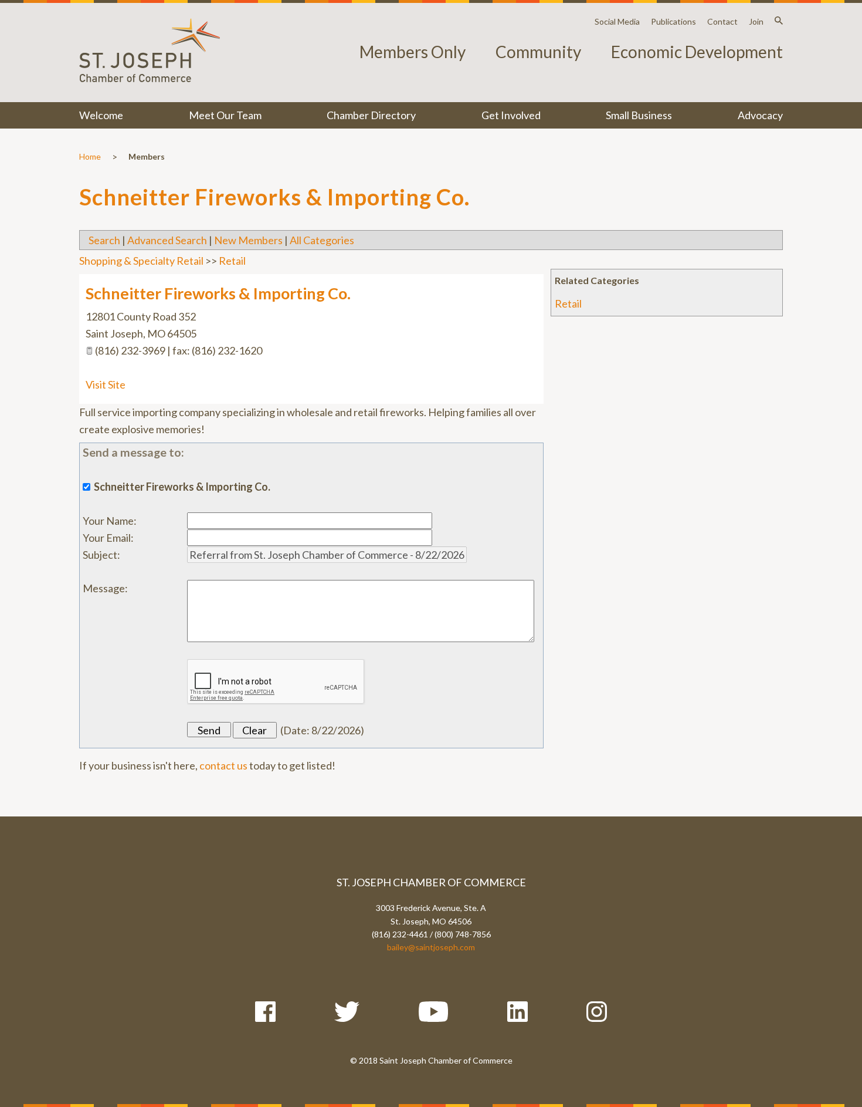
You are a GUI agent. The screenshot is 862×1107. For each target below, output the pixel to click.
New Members (248, 240)
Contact (722, 21)
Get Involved (511, 115)
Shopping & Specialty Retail (141, 260)
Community (538, 52)
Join (756, 21)
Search (104, 240)
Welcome (101, 115)
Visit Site (105, 384)
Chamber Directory (371, 115)
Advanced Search (167, 240)
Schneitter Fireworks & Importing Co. (218, 293)
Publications (673, 21)
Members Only (412, 52)
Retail (568, 303)
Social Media (617, 21)
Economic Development (697, 52)
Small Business (639, 115)
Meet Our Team (225, 115)
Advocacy (760, 115)
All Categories (322, 240)
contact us (223, 765)
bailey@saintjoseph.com (431, 947)
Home (90, 156)
